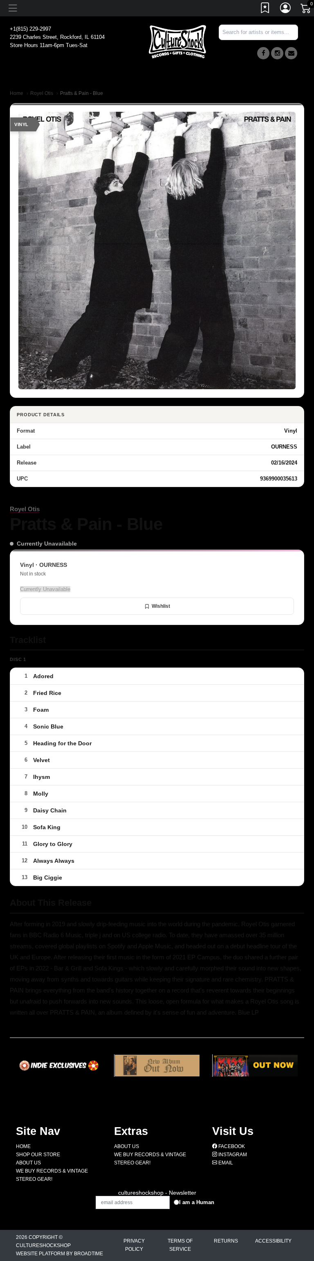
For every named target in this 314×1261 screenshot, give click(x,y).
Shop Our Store (38, 1154)
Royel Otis (41, 93)
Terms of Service (180, 1245)
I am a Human (196, 1202)
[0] (306, 10)
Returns (226, 1241)
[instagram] (277, 53)
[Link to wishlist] (265, 9)
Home (16, 93)
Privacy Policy (134, 1245)
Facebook (231, 1146)
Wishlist (161, 606)
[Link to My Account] (286, 9)
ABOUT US (28, 1163)
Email (225, 1163)
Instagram (232, 1154)
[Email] (291, 53)
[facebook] (263, 53)
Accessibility (273, 1241)
